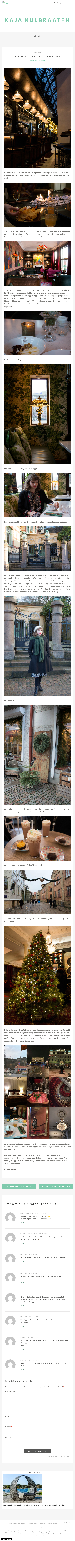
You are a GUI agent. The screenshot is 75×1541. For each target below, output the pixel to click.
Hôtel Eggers (25, 1294)
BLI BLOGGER (37, 1528)
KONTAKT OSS (53, 1524)
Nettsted (9, 1437)
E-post (8, 1427)
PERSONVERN (32, 1524)
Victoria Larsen (26, 1233)
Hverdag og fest (37, 60)
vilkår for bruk (62, 1456)
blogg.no (61, 1533)
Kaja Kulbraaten (37, 20)
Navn (7, 1416)
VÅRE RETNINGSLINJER (17, 1524)
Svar (22, 1223)
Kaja (21, 1254)
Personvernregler (53, 1456)
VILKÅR (42, 1524)
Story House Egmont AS (41, 1535)
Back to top (68, 1523)
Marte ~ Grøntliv (26, 1213)
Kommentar (10, 1391)
